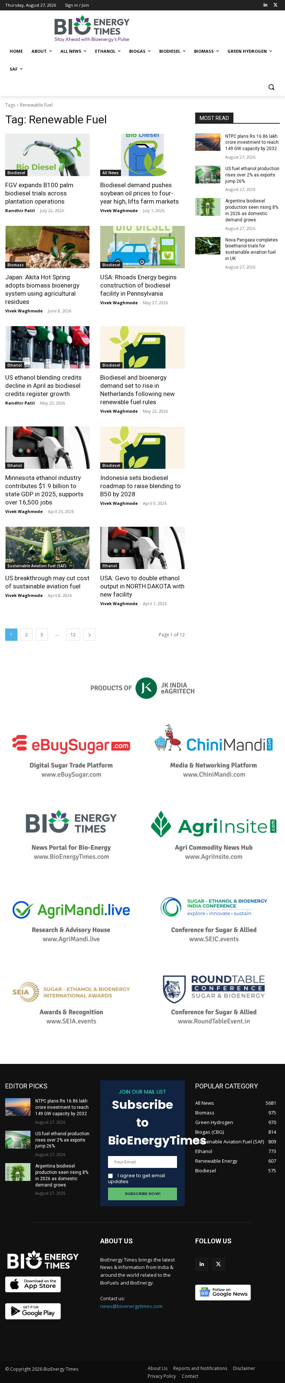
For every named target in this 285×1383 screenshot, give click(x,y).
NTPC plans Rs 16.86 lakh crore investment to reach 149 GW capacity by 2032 (252, 143)
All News (110, 172)
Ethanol (14, 365)
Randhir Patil (20, 210)
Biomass (15, 264)
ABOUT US (116, 1241)
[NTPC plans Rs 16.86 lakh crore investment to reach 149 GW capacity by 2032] (207, 142)
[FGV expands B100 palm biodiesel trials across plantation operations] (47, 155)
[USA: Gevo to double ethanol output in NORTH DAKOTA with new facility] (142, 548)
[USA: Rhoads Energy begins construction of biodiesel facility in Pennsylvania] (142, 247)
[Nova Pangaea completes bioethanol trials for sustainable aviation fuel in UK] (207, 246)
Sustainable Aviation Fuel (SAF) (36, 565)
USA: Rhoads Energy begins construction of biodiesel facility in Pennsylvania (138, 285)
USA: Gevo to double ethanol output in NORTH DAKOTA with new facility (142, 586)
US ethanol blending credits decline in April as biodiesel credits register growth (43, 385)
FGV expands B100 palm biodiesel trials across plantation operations (39, 193)
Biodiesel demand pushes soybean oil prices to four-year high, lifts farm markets (139, 193)
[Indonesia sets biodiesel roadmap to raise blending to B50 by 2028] (142, 447)
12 (73, 635)
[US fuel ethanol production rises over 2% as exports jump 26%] (207, 175)
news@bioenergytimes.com (131, 1306)
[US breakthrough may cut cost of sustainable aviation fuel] (47, 548)
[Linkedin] (265, 5)
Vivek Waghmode (119, 210)
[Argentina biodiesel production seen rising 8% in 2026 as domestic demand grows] (207, 207)
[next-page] (89, 635)
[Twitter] (275, 5)
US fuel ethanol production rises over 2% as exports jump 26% (252, 175)
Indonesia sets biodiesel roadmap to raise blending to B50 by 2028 (140, 486)
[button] (271, 87)
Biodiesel (16, 172)
